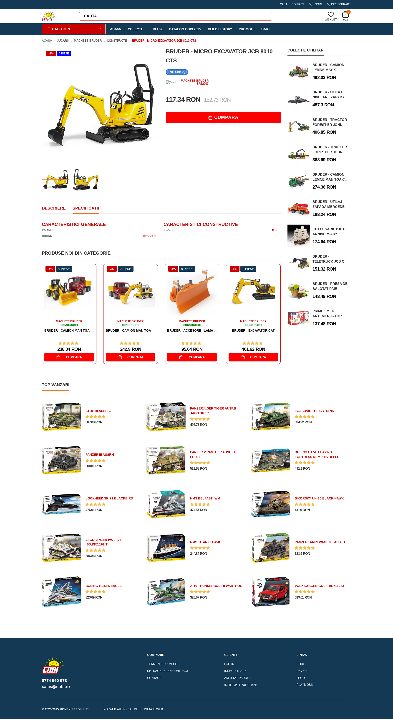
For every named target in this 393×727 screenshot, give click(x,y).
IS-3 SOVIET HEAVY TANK (314, 411)
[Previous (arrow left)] (101, 722)
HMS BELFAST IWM (205, 498)
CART (283, 4)
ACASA (115, 29)
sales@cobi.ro (56, 687)
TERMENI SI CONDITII (162, 664)
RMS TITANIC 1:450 (205, 542)
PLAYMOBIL (305, 684)
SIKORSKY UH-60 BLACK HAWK (319, 498)
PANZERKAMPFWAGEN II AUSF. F (320, 542)
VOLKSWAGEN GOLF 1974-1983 (319, 586)
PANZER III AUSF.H (100, 454)
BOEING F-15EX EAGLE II (105, 586)
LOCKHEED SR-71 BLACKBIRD (109, 498)
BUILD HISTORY (220, 29)
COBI (300, 664)
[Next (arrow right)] (107, 722)
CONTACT (298, 4)
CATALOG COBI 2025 (185, 29)
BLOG (157, 29)
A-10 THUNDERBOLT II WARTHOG (216, 586)
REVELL (302, 671)
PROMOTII (246, 29)
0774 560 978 (54, 680)
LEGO (301, 678)
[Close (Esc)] (294, 721)
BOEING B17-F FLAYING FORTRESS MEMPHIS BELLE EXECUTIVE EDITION (317, 456)
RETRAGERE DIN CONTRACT (168, 671)
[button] (74, 29)
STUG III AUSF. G (98, 411)
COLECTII (135, 29)
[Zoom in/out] (292, 721)
